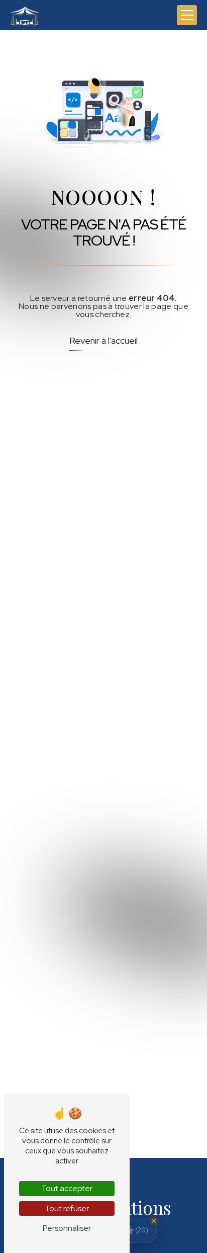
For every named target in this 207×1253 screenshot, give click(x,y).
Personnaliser (67, 1228)
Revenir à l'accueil (103, 340)
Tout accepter (66, 1188)
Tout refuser (67, 1208)
